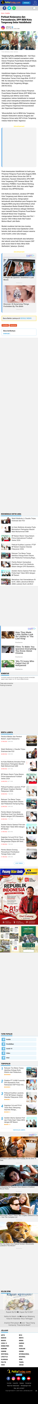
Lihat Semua (19, 863)
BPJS (20, 1335)
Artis (3, 1335)
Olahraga (4, 1359)
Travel (21, 1362)
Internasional (24, 1354)
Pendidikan (10, 1044)
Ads (19, 1374)
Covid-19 (9, 1048)
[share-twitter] (9, 8)
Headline (5, 325)
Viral (7, 1058)
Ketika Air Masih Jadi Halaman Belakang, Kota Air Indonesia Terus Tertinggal (19, 1317)
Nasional (13, 325)
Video (8, 1053)
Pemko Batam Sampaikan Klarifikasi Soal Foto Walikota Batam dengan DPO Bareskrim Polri (12, 814)
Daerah (21, 1343)
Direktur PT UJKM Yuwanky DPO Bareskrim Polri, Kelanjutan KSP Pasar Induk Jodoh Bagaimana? (14, 1082)
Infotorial (4, 1354)
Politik (8, 1039)
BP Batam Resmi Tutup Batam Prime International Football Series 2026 (12, 776)
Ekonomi (4, 1348)
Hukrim (3, 1351)
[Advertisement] (19, 147)
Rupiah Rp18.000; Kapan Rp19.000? (19, 1312)
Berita (21, 1338)
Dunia (21, 1346)
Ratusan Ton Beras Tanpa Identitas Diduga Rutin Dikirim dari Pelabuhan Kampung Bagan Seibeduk (13, 801)
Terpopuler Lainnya (19, 1130)
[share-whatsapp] (14, 8)
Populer (26, 3)
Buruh (21, 1340)
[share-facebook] (4, 8)
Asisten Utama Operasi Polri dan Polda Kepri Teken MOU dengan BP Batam (13, 827)
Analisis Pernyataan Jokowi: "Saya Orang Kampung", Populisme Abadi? (19, 1324)
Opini (20, 1359)
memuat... (7, 334)
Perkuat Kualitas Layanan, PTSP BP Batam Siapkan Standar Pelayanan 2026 (13, 789)
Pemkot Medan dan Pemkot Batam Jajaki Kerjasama (11, 738)
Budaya (3, 1340)
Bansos (3, 1338)
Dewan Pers (5, 1346)
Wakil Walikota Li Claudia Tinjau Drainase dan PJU (13, 750)
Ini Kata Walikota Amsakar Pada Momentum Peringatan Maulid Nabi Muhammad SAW (13, 764)
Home (2, 13)
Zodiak (21, 1365)
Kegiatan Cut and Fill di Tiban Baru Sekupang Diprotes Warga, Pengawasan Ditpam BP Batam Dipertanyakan (13, 839)
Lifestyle (4, 1357)
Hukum (21, 1351)
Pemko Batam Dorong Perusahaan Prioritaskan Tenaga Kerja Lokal (10, 852)
